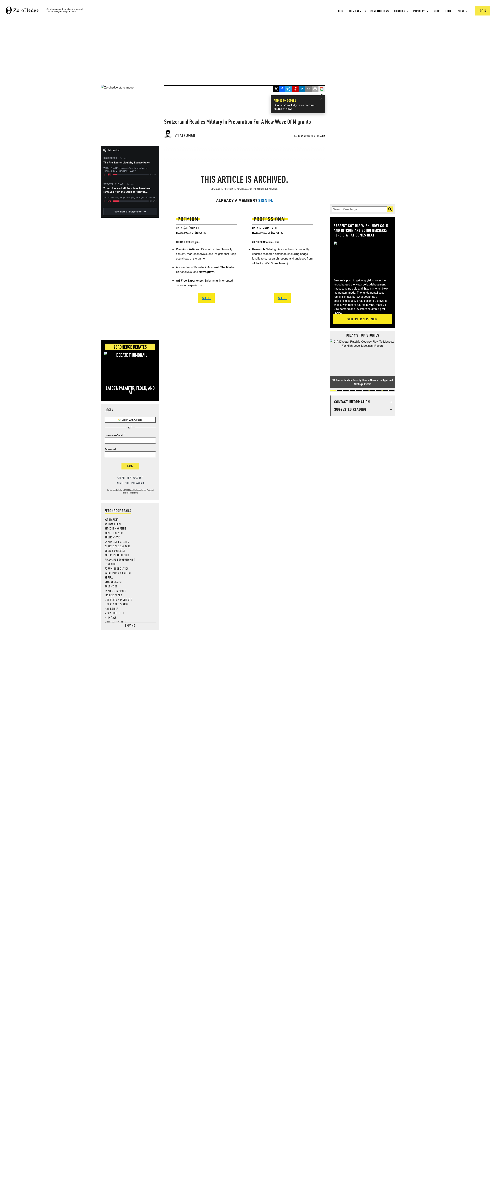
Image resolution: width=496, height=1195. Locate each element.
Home (341, 11)
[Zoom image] (362, 257)
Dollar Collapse (115, 551)
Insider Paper (113, 595)
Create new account (130, 478)
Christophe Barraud (118, 546)
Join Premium (358, 11)
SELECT (206, 298)
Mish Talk (111, 617)
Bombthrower (114, 533)
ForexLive (111, 564)
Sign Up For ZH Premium (362, 319)
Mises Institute (114, 613)
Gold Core (111, 586)
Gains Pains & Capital (118, 573)
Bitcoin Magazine (115, 528)
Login (130, 466)
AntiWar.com (113, 524)
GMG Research (113, 582)
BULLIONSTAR (112, 537)
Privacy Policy (146, 490)
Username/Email (114, 435)
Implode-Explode (115, 591)
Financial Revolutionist (120, 559)
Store (437, 11)
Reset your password (130, 483)
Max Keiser (112, 608)
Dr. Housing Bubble (117, 555)
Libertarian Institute (118, 600)
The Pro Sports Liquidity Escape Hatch (126, 162)
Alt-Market (112, 519)
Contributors (379, 11)
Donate (449, 11)
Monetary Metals (115, 622)
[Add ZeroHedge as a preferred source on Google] (321, 89)
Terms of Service (128, 492)
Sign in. (265, 200)
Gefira (109, 577)
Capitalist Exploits (117, 542)
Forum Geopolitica (116, 568)
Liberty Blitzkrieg (116, 604)
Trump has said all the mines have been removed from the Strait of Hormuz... (127, 190)
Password (110, 449)
